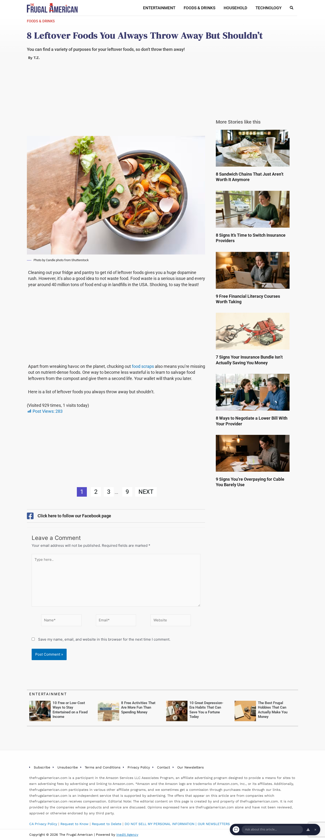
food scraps (143, 366)
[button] (291, 8)
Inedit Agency (127, 834)
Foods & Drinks (199, 7)
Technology (268, 7)
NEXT (145, 491)
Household (235, 7)
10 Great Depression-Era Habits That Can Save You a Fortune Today (206, 710)
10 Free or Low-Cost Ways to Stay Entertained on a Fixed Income (70, 710)
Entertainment (159, 7)
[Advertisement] (116, 100)
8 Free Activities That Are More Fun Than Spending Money (138, 707)
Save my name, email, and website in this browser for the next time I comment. (104, 639)
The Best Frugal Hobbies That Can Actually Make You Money (272, 710)
